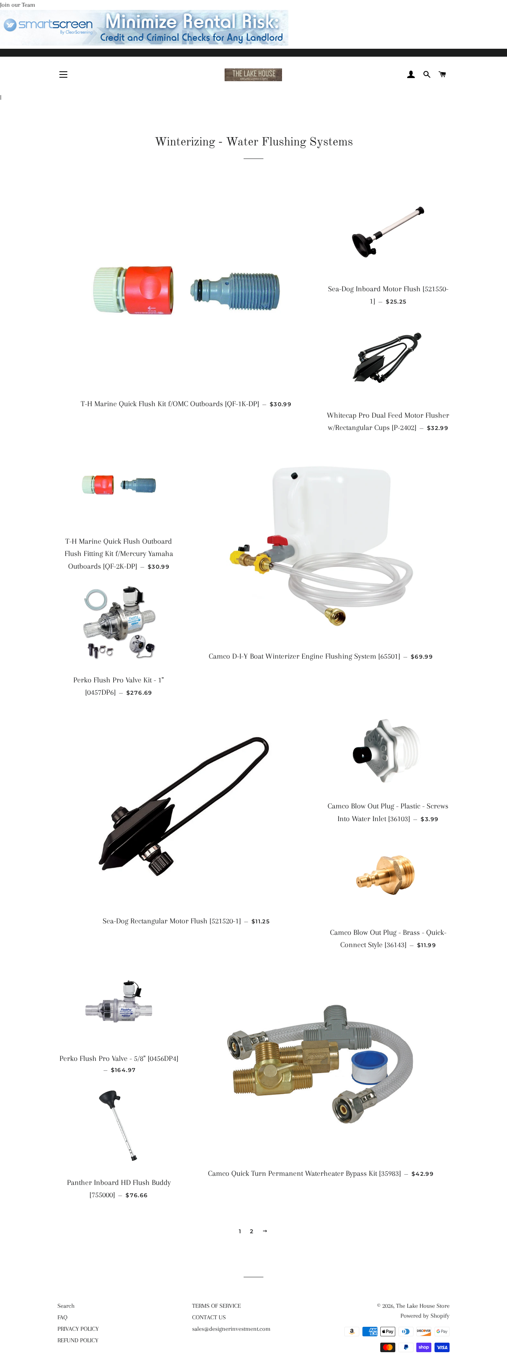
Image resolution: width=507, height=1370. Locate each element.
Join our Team (17, 4)
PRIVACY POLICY (78, 1328)
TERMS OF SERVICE (216, 1305)
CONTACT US (209, 1317)
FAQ (62, 1317)
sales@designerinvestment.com (231, 1328)
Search (65, 1305)
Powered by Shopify (425, 1315)
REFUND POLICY (77, 1340)
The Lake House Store (423, 1305)
